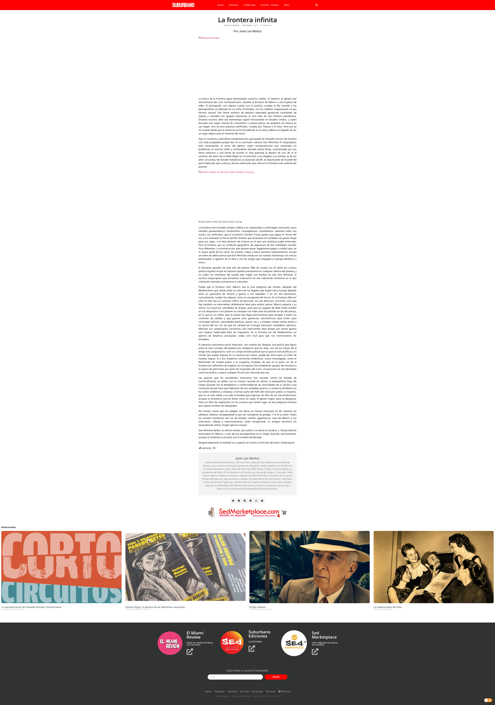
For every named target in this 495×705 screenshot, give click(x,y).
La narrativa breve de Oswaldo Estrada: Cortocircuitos (31, 607)
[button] (316, 5)
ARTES (287, 5)
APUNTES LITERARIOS (232, 25)
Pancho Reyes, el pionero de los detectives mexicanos (155, 607)
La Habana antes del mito (388, 607)
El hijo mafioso (257, 607)
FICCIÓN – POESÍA (269, 5)
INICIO (220, 5)
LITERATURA (249, 5)
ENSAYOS (233, 5)
